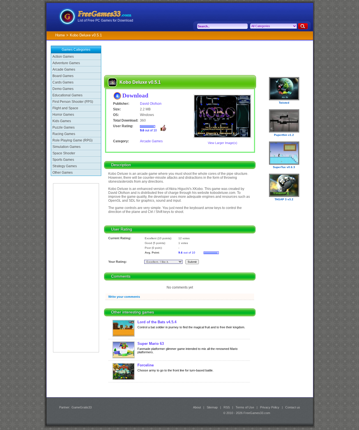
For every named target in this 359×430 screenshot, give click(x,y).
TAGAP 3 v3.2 (284, 199)
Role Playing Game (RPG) (72, 140)
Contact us (292, 407)
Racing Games (63, 134)
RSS (227, 407)
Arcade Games (63, 69)
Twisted (284, 102)
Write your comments (124, 296)
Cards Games (62, 82)
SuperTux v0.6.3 (284, 167)
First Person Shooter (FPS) (72, 102)
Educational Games (67, 95)
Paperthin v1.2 (284, 134)
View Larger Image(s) (222, 143)
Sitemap (212, 407)
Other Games (62, 173)
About (197, 407)
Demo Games (62, 89)
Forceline (145, 365)
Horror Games (63, 115)
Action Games (63, 57)
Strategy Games (64, 166)
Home (60, 35)
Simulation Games (66, 147)
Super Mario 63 (150, 343)
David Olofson (151, 104)
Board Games (62, 76)
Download (135, 95)
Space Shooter (63, 153)
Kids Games (61, 121)
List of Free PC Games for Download (105, 20)
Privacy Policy (269, 407)
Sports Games (63, 160)
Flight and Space (65, 108)
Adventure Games (66, 63)
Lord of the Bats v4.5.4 (156, 322)
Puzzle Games (63, 127)
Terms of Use (245, 407)
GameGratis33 (82, 407)
